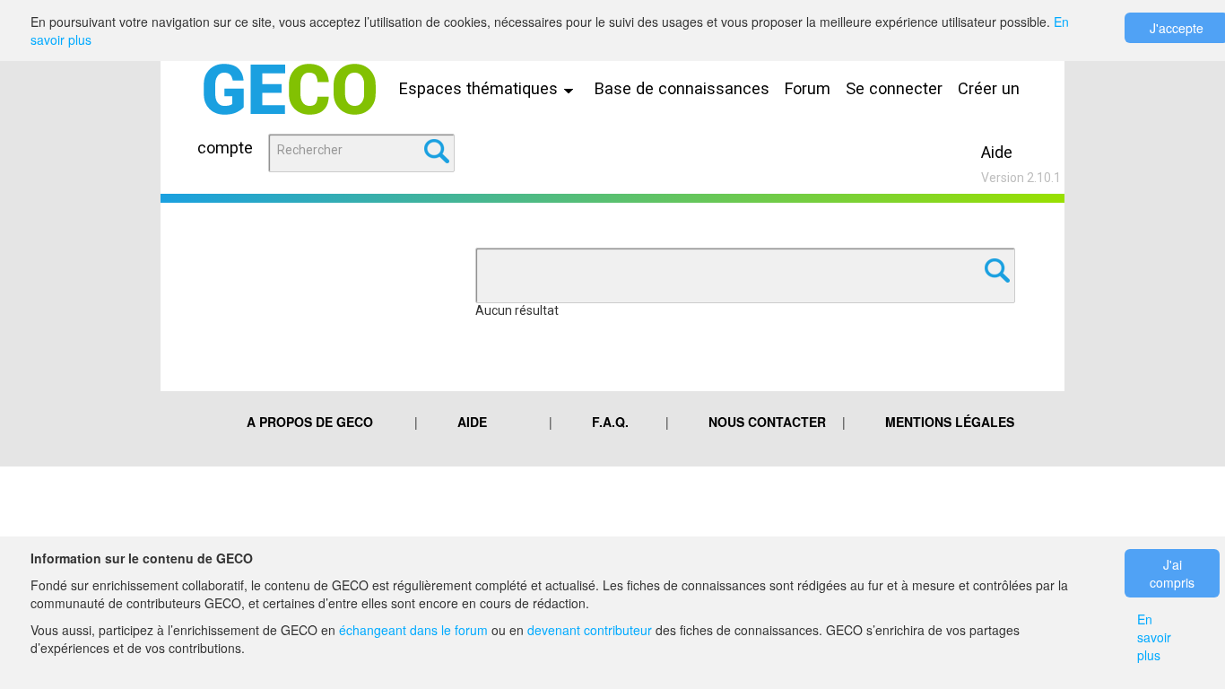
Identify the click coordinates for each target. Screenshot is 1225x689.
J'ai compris (1172, 573)
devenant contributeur (589, 630)
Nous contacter (767, 422)
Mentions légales (949, 422)
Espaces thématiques (480, 88)
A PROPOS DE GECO (310, 422)
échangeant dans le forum (413, 630)
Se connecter (894, 88)
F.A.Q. (610, 422)
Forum (807, 88)
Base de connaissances (682, 88)
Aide (996, 152)
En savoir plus (1154, 637)
